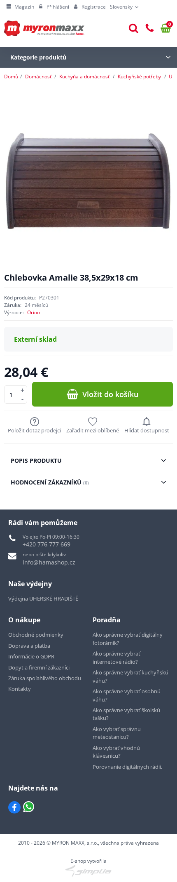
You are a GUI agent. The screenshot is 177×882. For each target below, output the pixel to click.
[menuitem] (20, 7)
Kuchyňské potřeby (139, 76)
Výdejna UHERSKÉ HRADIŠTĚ (43, 598)
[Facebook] (14, 807)
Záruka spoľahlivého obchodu (44, 678)
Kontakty (19, 688)
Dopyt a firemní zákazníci (39, 667)
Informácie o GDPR (31, 656)
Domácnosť (38, 76)
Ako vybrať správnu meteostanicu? (117, 733)
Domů (11, 76)
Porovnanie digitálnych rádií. (127, 766)
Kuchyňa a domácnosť (84, 76)
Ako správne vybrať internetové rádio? (116, 657)
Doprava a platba (29, 645)
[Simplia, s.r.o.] (88, 871)
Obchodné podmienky (35, 634)
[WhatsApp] (28, 807)
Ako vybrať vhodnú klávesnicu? (116, 752)
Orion (33, 312)
